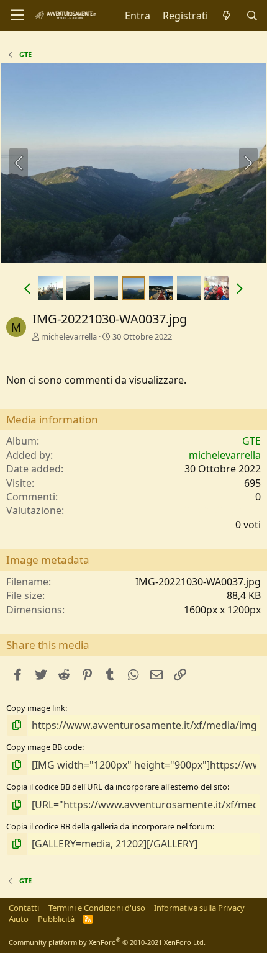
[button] (27, 288)
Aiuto (19, 918)
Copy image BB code (44, 746)
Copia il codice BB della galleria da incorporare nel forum (109, 826)
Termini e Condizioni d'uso (96, 907)
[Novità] (227, 15)
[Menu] (17, 15)
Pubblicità (56, 918)
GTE (251, 441)
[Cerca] (252, 15)
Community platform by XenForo (107, 942)
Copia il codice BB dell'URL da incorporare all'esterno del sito (116, 786)
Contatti (24, 907)
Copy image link (35, 707)
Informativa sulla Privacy (199, 907)
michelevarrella (69, 336)
